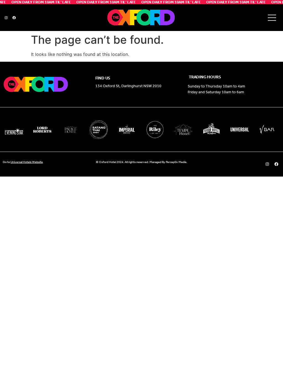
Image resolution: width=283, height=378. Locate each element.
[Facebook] (14, 17)
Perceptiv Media (176, 162)
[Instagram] (6, 17)
